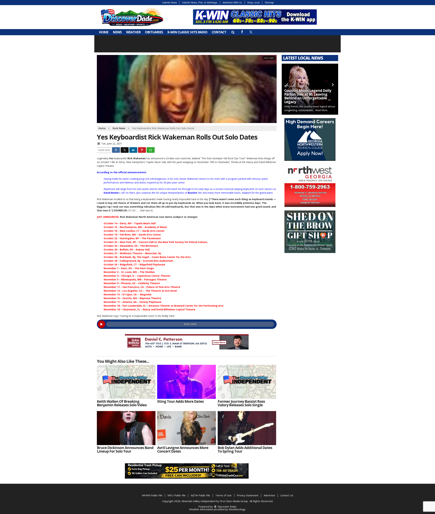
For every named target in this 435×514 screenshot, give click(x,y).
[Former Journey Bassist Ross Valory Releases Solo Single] (247, 382)
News (117, 32)
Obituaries (154, 32)
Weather (133, 32)
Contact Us (286, 495)
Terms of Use (223, 495)
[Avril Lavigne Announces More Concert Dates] (186, 428)
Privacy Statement (247, 495)
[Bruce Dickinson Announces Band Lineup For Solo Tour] (126, 428)
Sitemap (269, 2)
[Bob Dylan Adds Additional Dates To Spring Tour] (247, 428)
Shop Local (253, 2)
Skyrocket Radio (226, 506)
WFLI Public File (177, 495)
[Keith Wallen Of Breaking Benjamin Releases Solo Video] (126, 382)
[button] (233, 32)
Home (103, 32)
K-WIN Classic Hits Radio (187, 32)
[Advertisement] (255, 17)
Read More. (321, 110)
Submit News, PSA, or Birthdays (199, 2)
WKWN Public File (152, 495)
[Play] (101, 324)
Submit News (169, 2)
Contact (219, 32)
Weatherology (237, 509)
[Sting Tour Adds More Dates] (186, 382)
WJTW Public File (200, 495)
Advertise (269, 495)
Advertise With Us (232, 2)
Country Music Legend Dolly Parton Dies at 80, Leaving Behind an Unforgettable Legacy (307, 96)
